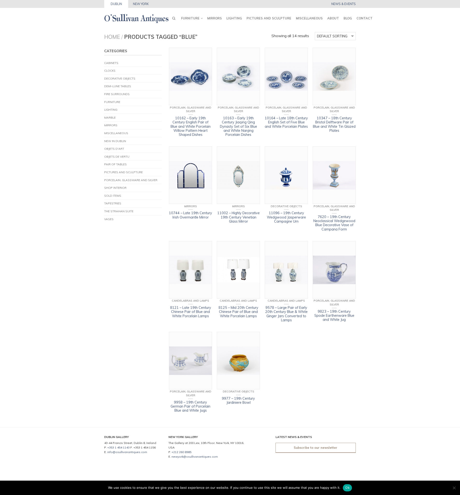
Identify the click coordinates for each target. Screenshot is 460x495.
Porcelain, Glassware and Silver (130, 180)
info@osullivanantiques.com (127, 452)
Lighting (234, 18)
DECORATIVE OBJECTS (119, 78)
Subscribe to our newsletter (315, 447)
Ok (347, 487)
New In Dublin (115, 141)
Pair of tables (115, 164)
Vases (109, 219)
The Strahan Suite (118, 211)
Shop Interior (115, 188)
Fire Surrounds (117, 94)
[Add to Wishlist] (206, 53)
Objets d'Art (114, 148)
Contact (364, 18)
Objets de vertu (116, 156)
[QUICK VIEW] (190, 76)
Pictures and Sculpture (269, 18)
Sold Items (112, 195)
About (333, 18)
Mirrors (214, 18)
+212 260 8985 (181, 452)
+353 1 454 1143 (118, 447)
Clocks (109, 70)
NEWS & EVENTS (343, 4)
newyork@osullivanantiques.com (195, 456)
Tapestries (112, 203)
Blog (348, 18)
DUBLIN (116, 4)
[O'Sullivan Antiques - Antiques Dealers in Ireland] (136, 17)
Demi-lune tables (117, 86)
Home (112, 36)
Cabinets (111, 63)
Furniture (190, 18)
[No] (454, 487)
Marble (110, 117)
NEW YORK (141, 4)
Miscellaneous (309, 18)
